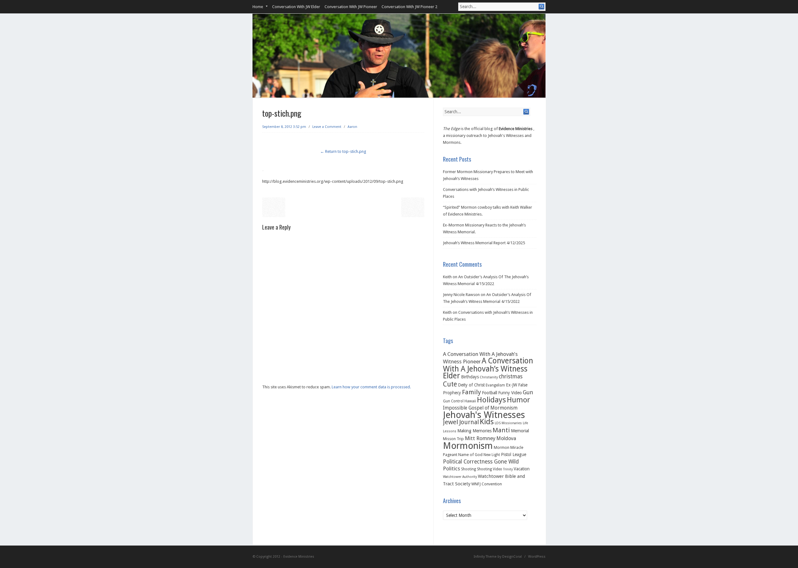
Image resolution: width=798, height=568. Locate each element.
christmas (510, 376)
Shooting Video (489, 469)
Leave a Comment (326, 127)
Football (489, 392)
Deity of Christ (471, 384)
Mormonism (468, 445)
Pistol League (513, 454)
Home (257, 6)
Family (471, 392)
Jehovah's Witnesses (484, 415)
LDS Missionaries (508, 423)
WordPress (537, 557)
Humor (518, 400)
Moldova (506, 438)
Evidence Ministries (515, 128)
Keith (447, 276)
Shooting (468, 469)
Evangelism (495, 385)
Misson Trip (453, 438)
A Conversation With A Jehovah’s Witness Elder (488, 368)
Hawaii (470, 401)
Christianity (489, 377)
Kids (487, 421)
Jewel (450, 422)
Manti (501, 430)
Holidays (491, 400)
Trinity (508, 469)
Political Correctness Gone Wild (481, 462)
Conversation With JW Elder (296, 6)
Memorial (520, 430)
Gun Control (453, 401)
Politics (451, 468)
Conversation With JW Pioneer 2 (409, 6)
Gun (528, 392)
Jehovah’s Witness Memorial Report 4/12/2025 (484, 242)
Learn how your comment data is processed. (371, 387)
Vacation (522, 468)
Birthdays (470, 376)
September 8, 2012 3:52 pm (284, 127)
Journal (469, 422)
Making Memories (474, 430)
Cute (450, 384)
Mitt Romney (480, 438)
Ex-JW (511, 384)
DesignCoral (512, 557)
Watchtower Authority (460, 477)
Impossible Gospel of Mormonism (480, 408)
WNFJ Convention (486, 484)
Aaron (352, 127)
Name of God (470, 454)
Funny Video (510, 392)
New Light (491, 455)
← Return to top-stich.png (343, 151)
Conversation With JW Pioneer (350, 6)
